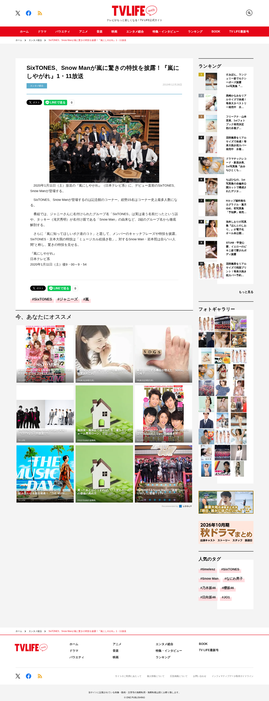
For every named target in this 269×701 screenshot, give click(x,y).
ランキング (195, 31)
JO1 (227, 597)
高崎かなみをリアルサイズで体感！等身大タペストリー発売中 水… (236, 101)
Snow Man (210, 578)
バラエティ (62, 31)
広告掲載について (179, 676)
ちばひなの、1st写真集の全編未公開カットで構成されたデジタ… (236, 185)
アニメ (83, 31)
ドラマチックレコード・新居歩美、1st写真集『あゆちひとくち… (236, 164)
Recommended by (170, 506)
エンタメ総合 (135, 31)
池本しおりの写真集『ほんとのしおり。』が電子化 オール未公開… (236, 227)
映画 (114, 31)
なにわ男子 (234, 578)
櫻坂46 (229, 588)
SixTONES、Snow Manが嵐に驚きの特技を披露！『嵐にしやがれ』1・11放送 (87, 40)
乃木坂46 (209, 588)
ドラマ (42, 31)
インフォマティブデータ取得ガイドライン (232, 676)
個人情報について (156, 676)
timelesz (208, 569)
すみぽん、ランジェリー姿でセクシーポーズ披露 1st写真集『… (236, 80)
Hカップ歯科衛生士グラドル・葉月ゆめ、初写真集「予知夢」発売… (236, 206)
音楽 (99, 31)
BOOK (216, 31)
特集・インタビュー (166, 31)
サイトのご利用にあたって (128, 676)
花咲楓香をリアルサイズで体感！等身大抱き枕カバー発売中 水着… (236, 143)
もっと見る (246, 291)
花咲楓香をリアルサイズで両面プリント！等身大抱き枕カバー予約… (236, 269)
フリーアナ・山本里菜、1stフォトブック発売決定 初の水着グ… (236, 122)
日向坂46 (209, 597)
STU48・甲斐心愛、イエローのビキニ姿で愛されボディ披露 (236, 248)
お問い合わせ (199, 676)
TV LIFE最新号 (239, 31)
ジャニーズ (68, 299)
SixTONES (43, 299)
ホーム (24, 31)
